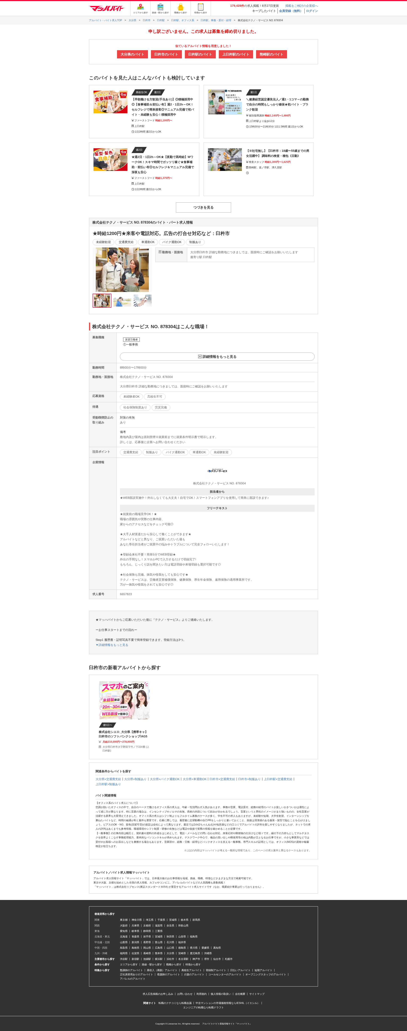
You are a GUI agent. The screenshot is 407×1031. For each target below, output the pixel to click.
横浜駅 (159, 959)
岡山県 (147, 947)
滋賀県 (159, 925)
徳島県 (182, 947)
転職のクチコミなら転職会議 (175, 1003)
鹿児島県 (195, 953)
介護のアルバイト (194, 974)
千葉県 (161, 919)
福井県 (182, 942)
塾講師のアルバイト (131, 970)
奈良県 (170, 925)
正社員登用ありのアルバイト (136, 974)
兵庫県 (135, 925)
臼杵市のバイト (166, 54)
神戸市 (196, 959)
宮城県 (159, 936)
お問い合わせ (184, 993)
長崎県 (147, 953)
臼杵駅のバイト (200, 54)
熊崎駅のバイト (271, 54)
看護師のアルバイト (168, 974)
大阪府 (124, 925)
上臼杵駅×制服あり (108, 784)
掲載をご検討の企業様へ (301, 5)
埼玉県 (149, 919)
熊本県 (159, 953)
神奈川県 (137, 919)
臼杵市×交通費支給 (222, 779)
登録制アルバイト (216, 970)
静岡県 (147, 931)
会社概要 (240, 993)
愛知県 (124, 931)
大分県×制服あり (135, 779)
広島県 (159, 947)
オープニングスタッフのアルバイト (265, 974)
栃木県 (184, 919)
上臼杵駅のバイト (235, 54)
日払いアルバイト (240, 970)
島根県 (135, 947)
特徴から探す (193, 964)
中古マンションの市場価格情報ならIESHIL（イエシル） (228, 1003)
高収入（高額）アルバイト (162, 970)
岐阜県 (135, 931)
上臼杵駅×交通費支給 (278, 779)
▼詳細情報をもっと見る (112, 645)
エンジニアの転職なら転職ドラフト (203, 1007)
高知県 (217, 947)
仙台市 (217, 959)
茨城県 (173, 919)
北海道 (124, 936)
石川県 (170, 942)
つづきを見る (203, 207)
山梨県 (124, 942)
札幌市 (229, 959)
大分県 (170, 953)
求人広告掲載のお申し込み (158, 993)
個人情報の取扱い (221, 993)
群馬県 (196, 919)
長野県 (147, 942)
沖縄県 (208, 953)
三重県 (159, 931)
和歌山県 (183, 925)
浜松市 (170, 959)
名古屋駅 (183, 959)
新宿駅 (135, 959)
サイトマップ (257, 993)
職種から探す (173, 964)
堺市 (206, 959)
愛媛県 (205, 947)
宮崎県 (182, 953)
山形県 (182, 936)
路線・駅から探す (152, 964)
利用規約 (202, 993)
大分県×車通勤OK (194, 779)
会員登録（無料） (291, 10)
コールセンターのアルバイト (224, 974)
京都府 (147, 925)
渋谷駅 (124, 959)
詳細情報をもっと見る (220, 356)
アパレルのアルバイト (132, 978)
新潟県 (135, 942)
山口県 (170, 947)
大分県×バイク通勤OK (165, 779)
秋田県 (170, 936)
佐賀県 (135, 953)
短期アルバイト (263, 970)
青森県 (135, 936)
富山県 (159, 942)
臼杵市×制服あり (249, 779)
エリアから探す (129, 964)
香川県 (194, 947)
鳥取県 (124, 947)
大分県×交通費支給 (108, 779)
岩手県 (147, 936)
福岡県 (124, 953)
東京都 (124, 919)
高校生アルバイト (191, 970)
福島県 (194, 936)
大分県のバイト (132, 54)
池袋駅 (147, 959)
